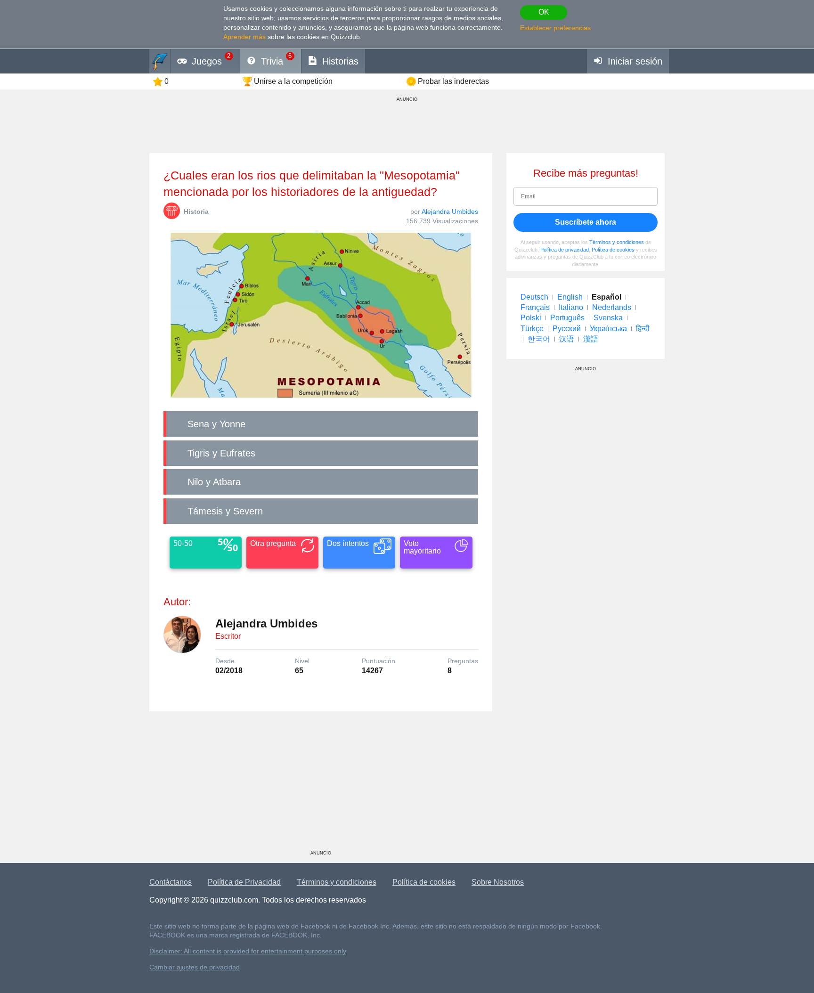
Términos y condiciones (616, 242)
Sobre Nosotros (498, 882)
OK (543, 12)
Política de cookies (613, 249)
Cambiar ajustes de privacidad (194, 967)
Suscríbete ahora (585, 222)
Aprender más (244, 37)
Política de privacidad (564, 249)
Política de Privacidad (244, 882)
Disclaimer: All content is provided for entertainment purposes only (247, 951)
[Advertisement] (320, 784)
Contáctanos (170, 882)
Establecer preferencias (555, 28)
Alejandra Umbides (450, 211)
